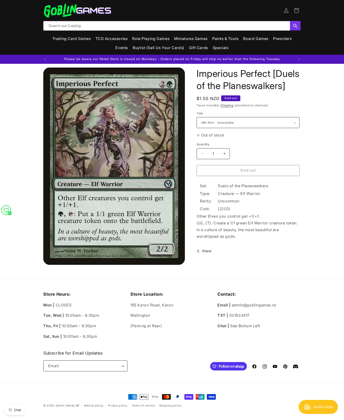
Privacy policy (118, 405)
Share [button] (207, 251)
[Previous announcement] (45, 59)
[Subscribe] (122, 366)
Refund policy (93, 405)
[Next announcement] (299, 59)
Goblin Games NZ (68, 405)
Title (200, 113)
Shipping (226, 105)
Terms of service (143, 405)
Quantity (203, 144)
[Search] (295, 26)
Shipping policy (170, 405)
